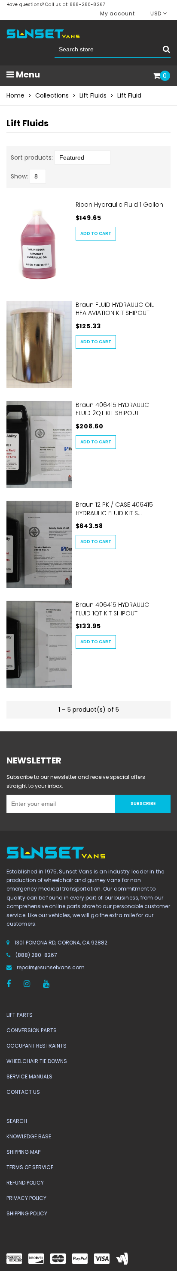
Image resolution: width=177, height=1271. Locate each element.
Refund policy (25, 1182)
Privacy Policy (26, 1198)
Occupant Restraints (36, 1045)
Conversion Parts (31, 1030)
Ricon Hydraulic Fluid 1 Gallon (119, 204)
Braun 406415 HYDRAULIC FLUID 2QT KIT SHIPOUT (112, 409)
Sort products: (32, 157)
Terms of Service (29, 1167)
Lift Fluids (93, 95)
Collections (52, 95)
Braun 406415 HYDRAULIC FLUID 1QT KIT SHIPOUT (112, 609)
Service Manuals (29, 1076)
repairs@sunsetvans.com (51, 967)
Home (15, 95)
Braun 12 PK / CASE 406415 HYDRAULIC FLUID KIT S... (114, 508)
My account (117, 13)
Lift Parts (19, 1015)
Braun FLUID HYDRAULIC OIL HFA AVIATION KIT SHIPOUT (115, 309)
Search (16, 1121)
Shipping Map (23, 1151)
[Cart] (156, 76)
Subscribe (143, 803)
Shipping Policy (26, 1213)
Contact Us (23, 1092)
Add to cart (95, 233)
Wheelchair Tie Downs (36, 1061)
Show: (19, 176)
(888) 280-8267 (36, 955)
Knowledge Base (28, 1136)
